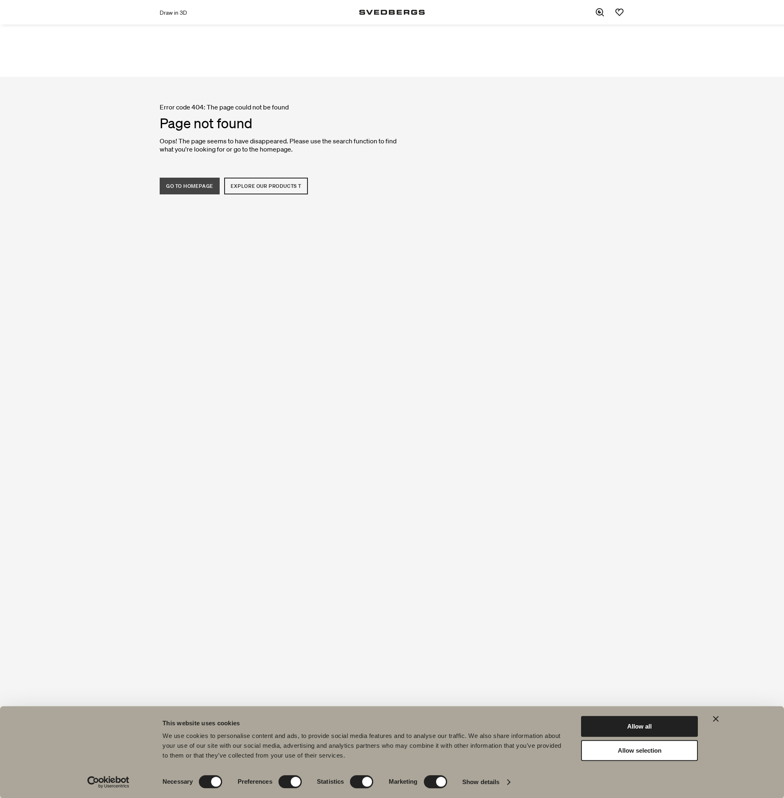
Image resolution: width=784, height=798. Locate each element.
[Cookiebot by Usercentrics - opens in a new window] (108, 782)
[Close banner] (716, 719)
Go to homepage (189, 186)
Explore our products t (266, 186)
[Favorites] (619, 12)
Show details (480, 781)
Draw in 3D (173, 12)
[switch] (290, 781)
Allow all (639, 726)
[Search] (600, 12)
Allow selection (640, 750)
